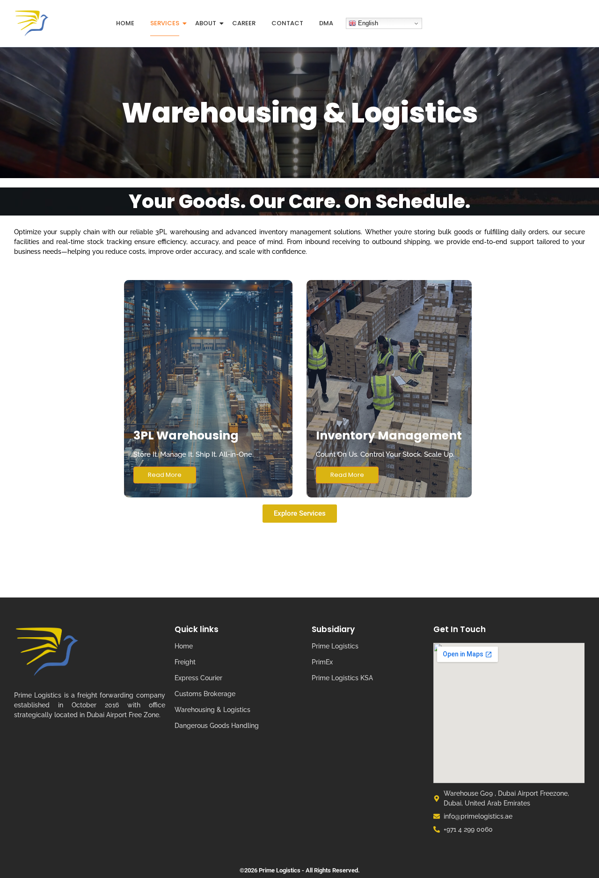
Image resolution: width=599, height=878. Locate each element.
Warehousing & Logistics (212, 709)
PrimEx (322, 662)
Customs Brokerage (205, 694)
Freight (185, 662)
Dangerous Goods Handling (217, 725)
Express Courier (198, 678)
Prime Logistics (335, 646)
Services (164, 23)
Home (125, 23)
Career (244, 23)
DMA (326, 23)
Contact (287, 23)
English (367, 23)
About (205, 23)
